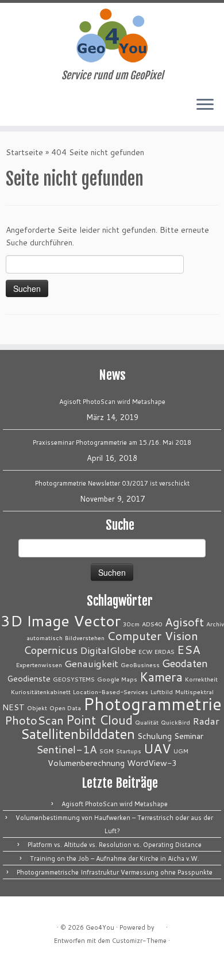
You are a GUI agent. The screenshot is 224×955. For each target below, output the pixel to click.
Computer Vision (152, 635)
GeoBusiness (140, 664)
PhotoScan (34, 720)
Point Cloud (99, 720)
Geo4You (100, 927)
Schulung (154, 736)
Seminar (188, 736)
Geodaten (185, 663)
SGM (106, 750)
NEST (13, 707)
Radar (205, 720)
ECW (145, 651)
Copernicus (51, 649)
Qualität (147, 722)
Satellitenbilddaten (78, 734)
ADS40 (152, 623)
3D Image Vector (61, 620)
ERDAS (165, 651)
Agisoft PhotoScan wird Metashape (112, 401)
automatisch (44, 637)
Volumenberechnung (86, 763)
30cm (131, 623)
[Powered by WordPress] (160, 925)
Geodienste (29, 678)
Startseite (24, 152)
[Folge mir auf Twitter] (22, 108)
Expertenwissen (39, 664)
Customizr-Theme (139, 940)
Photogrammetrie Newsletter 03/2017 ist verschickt (112, 483)
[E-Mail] (12, 108)
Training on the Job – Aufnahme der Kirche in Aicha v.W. (114, 858)
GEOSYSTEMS (74, 679)
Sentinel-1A (66, 749)
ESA (188, 649)
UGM (180, 750)
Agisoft (184, 622)
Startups (128, 750)
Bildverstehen (85, 637)
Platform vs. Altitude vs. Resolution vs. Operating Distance (115, 844)
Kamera (161, 677)
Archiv (215, 623)
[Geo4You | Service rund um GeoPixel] (112, 36)
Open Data (65, 707)
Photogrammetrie (152, 703)
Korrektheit (201, 679)
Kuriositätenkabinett (41, 691)
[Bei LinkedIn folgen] (32, 108)
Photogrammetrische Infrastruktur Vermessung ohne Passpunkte (115, 872)
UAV (157, 748)
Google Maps (117, 679)
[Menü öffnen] (205, 105)
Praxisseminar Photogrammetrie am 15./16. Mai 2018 (112, 442)
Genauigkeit (91, 663)
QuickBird (175, 722)
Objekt (37, 707)
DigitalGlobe (108, 650)
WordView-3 (152, 763)
